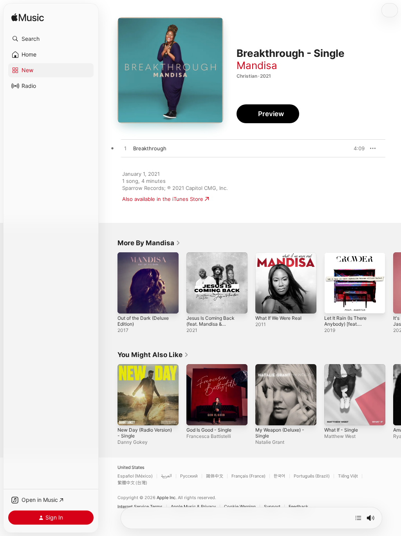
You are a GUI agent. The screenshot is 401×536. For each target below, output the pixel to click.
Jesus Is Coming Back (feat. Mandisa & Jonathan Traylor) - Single (210, 327)
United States (131, 467)
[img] (27, 17)
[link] (149, 243)
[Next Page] (393, 283)
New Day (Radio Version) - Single (144, 433)
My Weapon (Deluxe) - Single (279, 433)
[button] (51, 39)
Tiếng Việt (348, 476)
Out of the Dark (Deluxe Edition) (143, 321)
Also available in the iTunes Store (162, 199)
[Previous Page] (109, 283)
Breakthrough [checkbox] (149, 148)
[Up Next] (358, 517)
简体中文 (214, 476)
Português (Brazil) (312, 476)
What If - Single (341, 430)
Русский (189, 476)
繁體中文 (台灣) (132, 483)
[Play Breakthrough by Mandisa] (125, 148)
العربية (166, 476)
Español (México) (135, 476)
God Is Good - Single (208, 430)
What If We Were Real (278, 318)
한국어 (279, 476)
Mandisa (257, 65)
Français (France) (248, 476)
